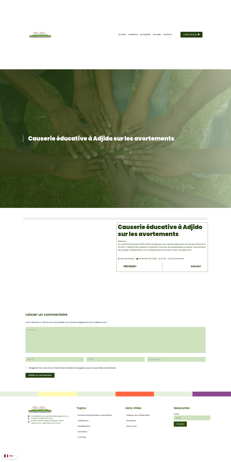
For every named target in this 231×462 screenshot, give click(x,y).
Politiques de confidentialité (138, 415)
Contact (167, 34)
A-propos (133, 34)
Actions (157, 34)
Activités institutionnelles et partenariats (95, 415)
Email (176, 414)
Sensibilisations (84, 426)
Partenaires (131, 420)
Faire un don (131, 426)
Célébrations (83, 420)
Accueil (122, 34)
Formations (82, 431)
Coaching (82, 437)
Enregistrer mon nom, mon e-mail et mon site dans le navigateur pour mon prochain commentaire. (72, 368)
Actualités (145, 34)
